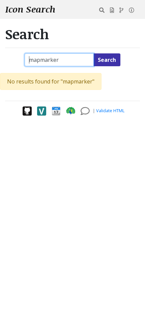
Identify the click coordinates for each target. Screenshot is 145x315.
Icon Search (30, 9)
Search (107, 60)
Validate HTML (110, 110)
